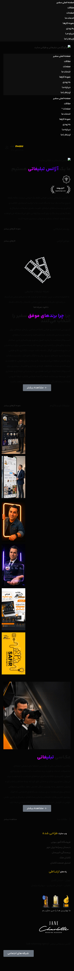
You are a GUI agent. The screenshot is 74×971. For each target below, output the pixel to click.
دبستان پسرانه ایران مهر (58, 847)
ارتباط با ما (69, 39)
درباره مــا (69, 34)
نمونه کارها (68, 23)
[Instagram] (66, 961)
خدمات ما (69, 18)
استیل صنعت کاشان (60, 863)
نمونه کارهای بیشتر (12, 229)
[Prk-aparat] (57, 961)
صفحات (70, 13)
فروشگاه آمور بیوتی (61, 842)
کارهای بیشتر (9, 241)
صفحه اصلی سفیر (65, 3)
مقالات (70, 8)
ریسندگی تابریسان (61, 852)
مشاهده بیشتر (10, 819)
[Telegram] (48, 961)
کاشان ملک (65, 858)
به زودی (70, 28)
